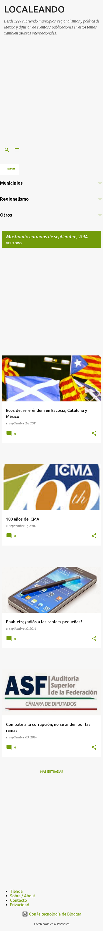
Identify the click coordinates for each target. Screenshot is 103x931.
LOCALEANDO (34, 9)
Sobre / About (22, 896)
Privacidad (19, 905)
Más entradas (51, 771)
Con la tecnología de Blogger (54, 914)
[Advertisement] (51, 91)
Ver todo (14, 243)
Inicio (10, 169)
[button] (94, 433)
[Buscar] (7, 150)
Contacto (18, 900)
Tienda (16, 891)
